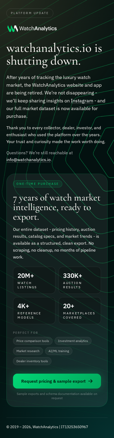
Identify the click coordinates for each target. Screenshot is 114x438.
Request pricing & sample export (53, 381)
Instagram (82, 101)
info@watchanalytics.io (28, 159)
